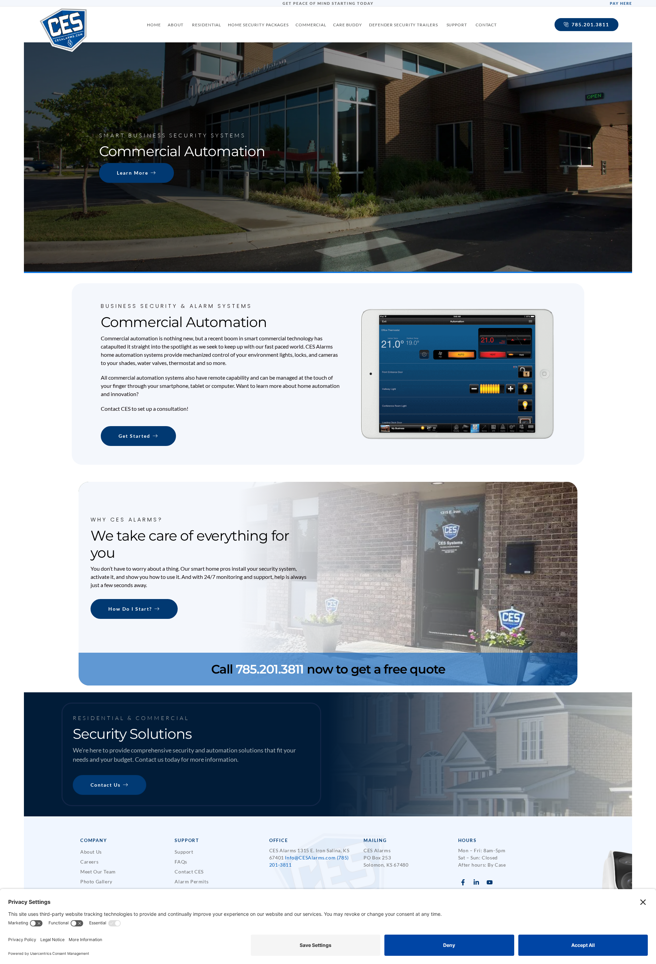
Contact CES (189, 871)
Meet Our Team (98, 871)
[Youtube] (489, 882)
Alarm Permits (191, 881)
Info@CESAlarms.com (310, 857)
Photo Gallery (96, 881)
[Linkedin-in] (476, 882)
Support (184, 852)
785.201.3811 (271, 669)
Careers (89, 862)
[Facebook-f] (463, 882)
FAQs (181, 862)
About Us (91, 852)
